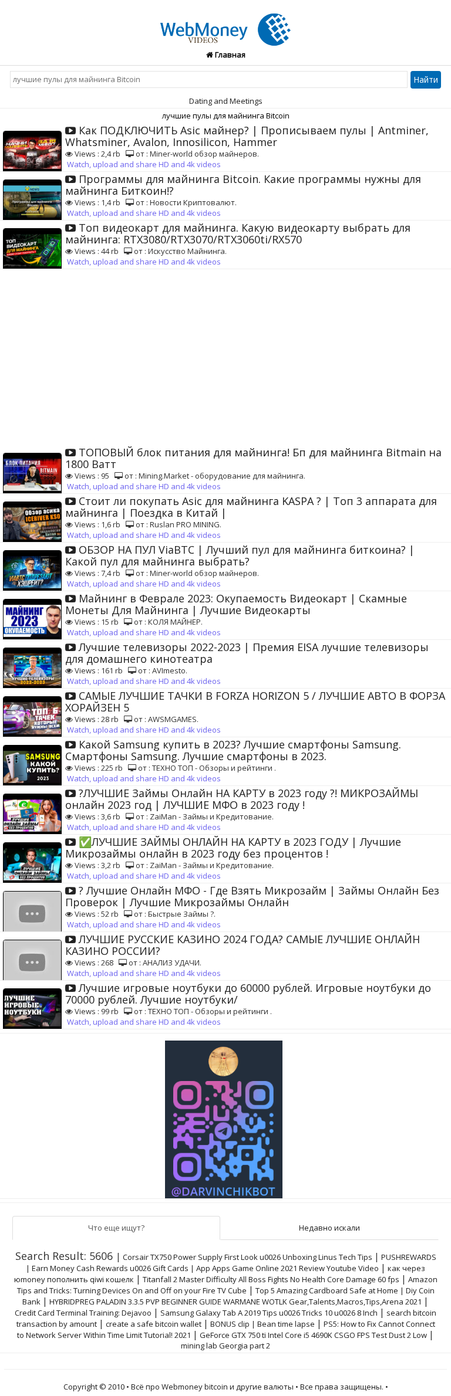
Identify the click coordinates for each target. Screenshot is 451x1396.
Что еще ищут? (116, 1227)
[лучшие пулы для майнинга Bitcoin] (225, 23)
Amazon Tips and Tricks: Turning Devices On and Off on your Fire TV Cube (227, 1285)
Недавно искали (329, 1227)
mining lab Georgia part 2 (225, 1345)
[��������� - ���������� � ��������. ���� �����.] (225, 1115)
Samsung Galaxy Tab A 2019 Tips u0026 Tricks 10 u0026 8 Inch (269, 1312)
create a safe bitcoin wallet (153, 1324)
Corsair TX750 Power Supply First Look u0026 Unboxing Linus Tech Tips (247, 1257)
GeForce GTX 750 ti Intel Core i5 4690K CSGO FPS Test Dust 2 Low (313, 1335)
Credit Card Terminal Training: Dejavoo (83, 1312)
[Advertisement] (225, 357)
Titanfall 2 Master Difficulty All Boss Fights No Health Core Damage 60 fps (271, 1279)
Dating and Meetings (225, 101)
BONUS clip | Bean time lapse (262, 1324)
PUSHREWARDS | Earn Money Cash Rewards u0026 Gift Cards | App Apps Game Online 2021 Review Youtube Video (231, 1262)
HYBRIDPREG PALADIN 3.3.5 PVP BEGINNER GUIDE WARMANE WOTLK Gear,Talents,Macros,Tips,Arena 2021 (235, 1301)
